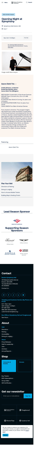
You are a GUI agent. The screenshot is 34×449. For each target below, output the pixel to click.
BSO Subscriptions (7, 378)
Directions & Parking (7, 186)
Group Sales (5, 380)
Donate (21, 362)
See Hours (5, 317)
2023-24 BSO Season (8, 14)
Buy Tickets (5, 376)
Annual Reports (6, 351)
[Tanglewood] (24, 410)
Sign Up (27, 396)
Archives (4, 349)
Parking (4, 332)
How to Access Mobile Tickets (10, 192)
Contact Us (5, 288)
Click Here (10, 47)
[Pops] (9, 420)
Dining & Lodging (6, 189)
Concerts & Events (7, 362)
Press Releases (6, 342)
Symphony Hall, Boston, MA (12, 26)
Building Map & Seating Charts (10, 195)
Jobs (3, 346)
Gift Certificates (6, 383)
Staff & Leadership (7, 344)
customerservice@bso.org (10, 311)
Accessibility (5, 334)
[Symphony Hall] (24, 420)
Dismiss (5, 435)
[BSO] (9, 410)
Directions (5, 329)
